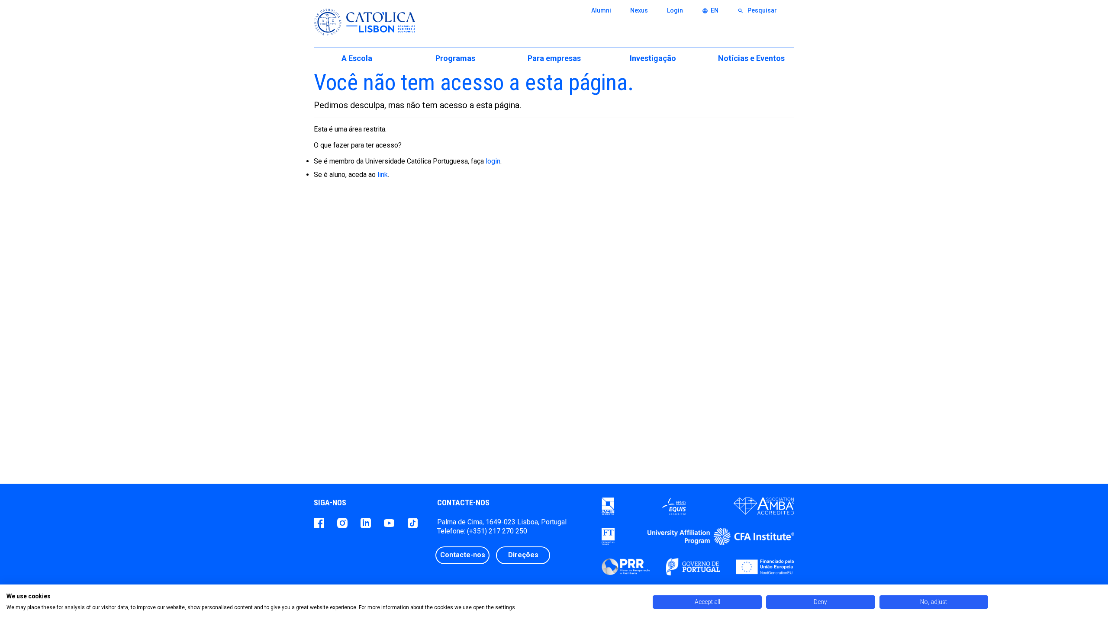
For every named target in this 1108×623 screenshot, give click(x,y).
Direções (523, 555)
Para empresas (554, 58)
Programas (455, 58)
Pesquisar (757, 10)
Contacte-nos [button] (462, 555)
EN (710, 10)
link (382, 174)
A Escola (356, 58)
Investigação (653, 58)
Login (675, 10)
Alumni (601, 10)
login (493, 161)
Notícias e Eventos (751, 58)
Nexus (639, 10)
